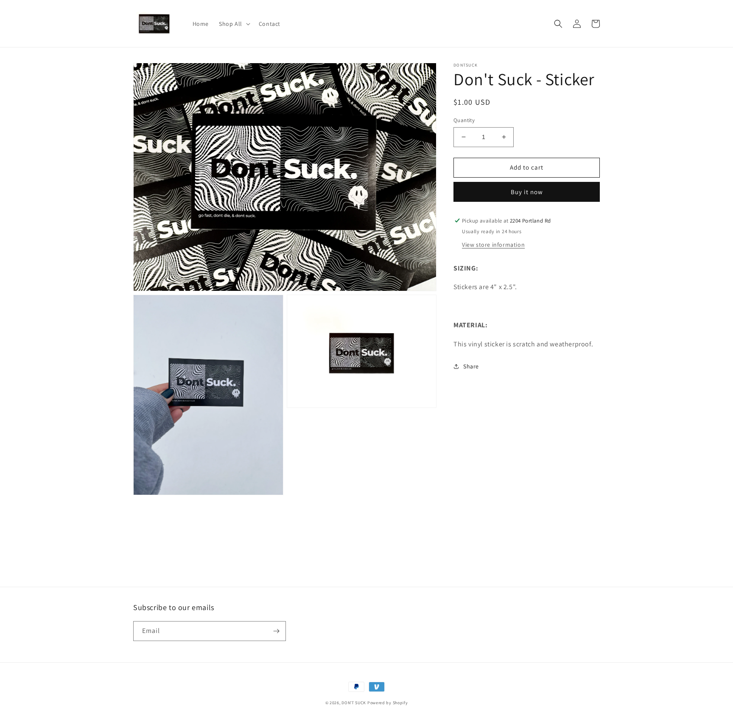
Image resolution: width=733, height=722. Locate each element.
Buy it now (527, 192)
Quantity (464, 120)
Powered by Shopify (387, 702)
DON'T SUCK (353, 702)
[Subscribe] (276, 631)
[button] (234, 24)
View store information (493, 244)
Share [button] (471, 366)
